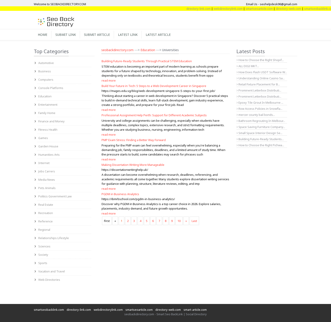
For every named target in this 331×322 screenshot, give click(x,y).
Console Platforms (50, 88)
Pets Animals (47, 188)
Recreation (45, 213)
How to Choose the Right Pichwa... (261, 145)
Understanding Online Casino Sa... (261, 78)
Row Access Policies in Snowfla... (260, 109)
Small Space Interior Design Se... (260, 133)
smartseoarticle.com (254, 9)
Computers (45, 80)
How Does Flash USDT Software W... (262, 72)
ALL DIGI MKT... (248, 66)
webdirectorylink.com (223, 9)
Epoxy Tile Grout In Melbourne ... (260, 102)
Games (43, 138)
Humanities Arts (49, 155)
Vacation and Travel (51, 271)
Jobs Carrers (46, 171)
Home (42, 34)
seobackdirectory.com (117, 50)
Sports (42, 263)
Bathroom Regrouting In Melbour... (261, 121)
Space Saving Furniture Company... (261, 127)
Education (45, 96)
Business (44, 71)
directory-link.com (194, 9)
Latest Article (158, 34)
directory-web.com (284, 9)
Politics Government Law (55, 196)
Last (194, 221)
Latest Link (128, 34)
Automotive (46, 63)
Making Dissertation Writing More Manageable (133, 165)
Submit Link (65, 34)
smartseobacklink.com (315, 9)
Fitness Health (47, 130)
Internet (44, 163)
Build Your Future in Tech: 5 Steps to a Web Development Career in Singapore (154, 86)
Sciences (44, 246)
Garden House (48, 146)
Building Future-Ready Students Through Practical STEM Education (147, 61)
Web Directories (49, 280)
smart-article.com (195, 310)
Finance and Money (51, 121)
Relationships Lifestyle (53, 238)
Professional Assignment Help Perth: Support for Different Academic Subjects (154, 115)
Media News (46, 180)
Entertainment (47, 105)
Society (43, 255)
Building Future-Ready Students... (261, 139)
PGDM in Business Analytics (120, 194)
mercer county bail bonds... (256, 115)
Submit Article (97, 34)
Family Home (46, 113)
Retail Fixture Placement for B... (259, 84)
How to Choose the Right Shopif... (261, 60)
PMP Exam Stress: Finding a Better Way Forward (134, 140)
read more (109, 80)
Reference (45, 221)
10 (179, 221)
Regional (44, 230)
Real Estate (45, 205)
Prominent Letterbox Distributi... (259, 90)
